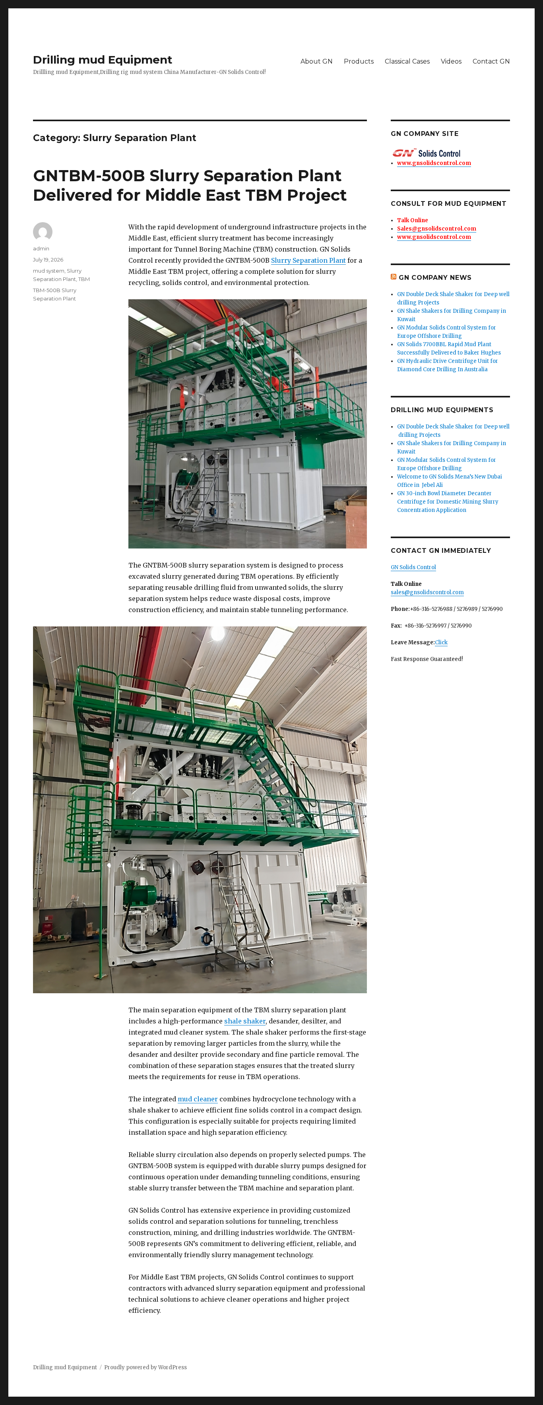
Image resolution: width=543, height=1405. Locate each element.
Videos (451, 61)
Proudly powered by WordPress (145, 1367)
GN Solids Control (413, 567)
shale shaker (245, 1021)
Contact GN (491, 61)
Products (359, 61)
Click (441, 642)
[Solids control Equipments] (450, 152)
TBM (84, 279)
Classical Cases (407, 61)
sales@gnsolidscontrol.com (427, 592)
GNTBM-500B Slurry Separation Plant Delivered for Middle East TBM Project (190, 185)
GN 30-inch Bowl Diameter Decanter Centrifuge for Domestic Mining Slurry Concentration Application (447, 502)
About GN (317, 61)
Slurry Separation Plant (308, 260)
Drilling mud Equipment (103, 59)
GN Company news (435, 277)
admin (41, 248)
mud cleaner (198, 1099)
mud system (48, 270)
